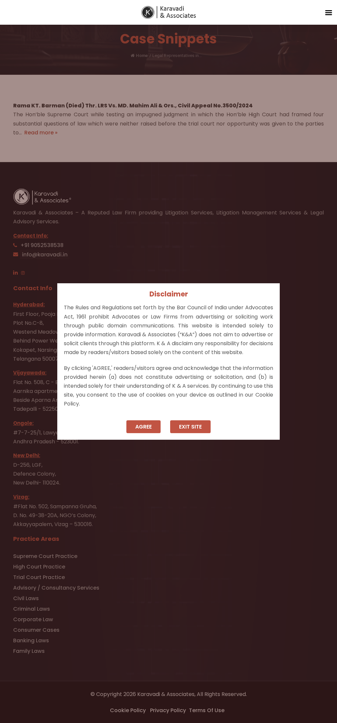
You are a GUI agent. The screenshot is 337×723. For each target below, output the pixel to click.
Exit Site (190, 427)
